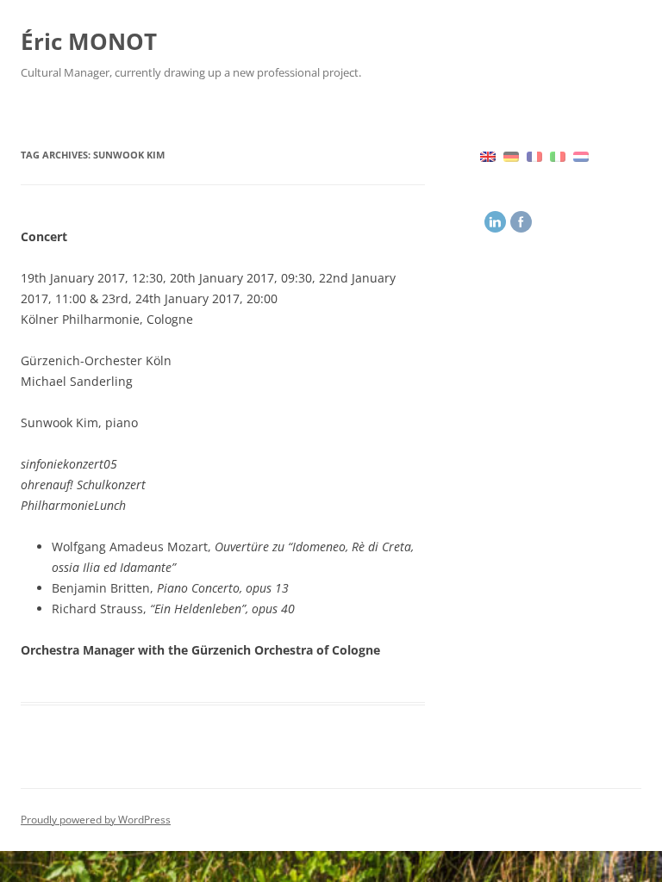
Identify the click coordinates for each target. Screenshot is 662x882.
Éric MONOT (89, 41)
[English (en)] (488, 155)
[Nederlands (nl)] (581, 155)
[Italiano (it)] (557, 155)
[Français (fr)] (534, 155)
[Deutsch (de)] (511, 155)
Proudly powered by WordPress (96, 819)
